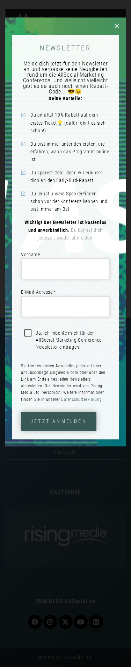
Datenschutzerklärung (81, 399)
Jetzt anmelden (58, 421)
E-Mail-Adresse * (38, 292)
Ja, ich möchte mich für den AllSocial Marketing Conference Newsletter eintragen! (69, 340)
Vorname (30, 254)
